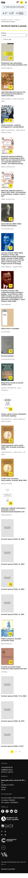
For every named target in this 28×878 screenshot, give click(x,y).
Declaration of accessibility (8, 869)
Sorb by (3, 33)
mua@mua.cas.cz (7, 769)
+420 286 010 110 (7, 767)
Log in (6, 13)
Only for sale (7, 39)
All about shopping (21, 13)
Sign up (13, 13)
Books (17, 20)
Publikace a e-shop (7, 20)
